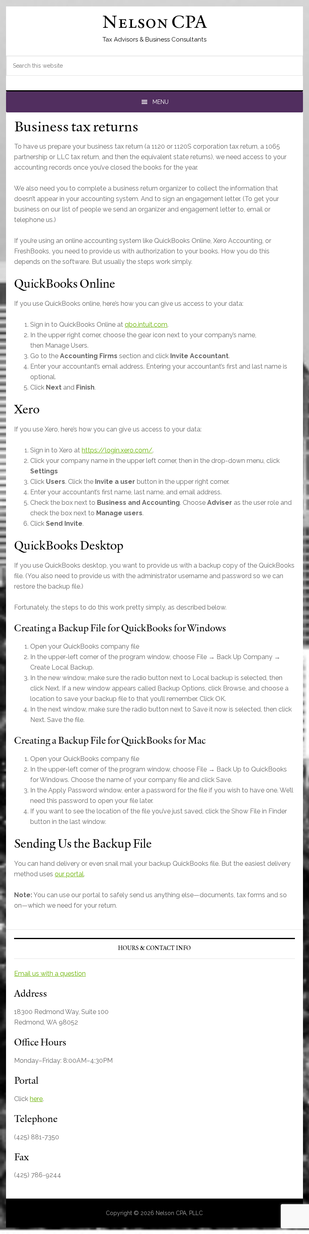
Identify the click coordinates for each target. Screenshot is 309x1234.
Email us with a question (50, 973)
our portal (69, 874)
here (36, 1099)
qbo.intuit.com (146, 324)
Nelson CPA (154, 23)
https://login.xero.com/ (117, 450)
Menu (160, 102)
